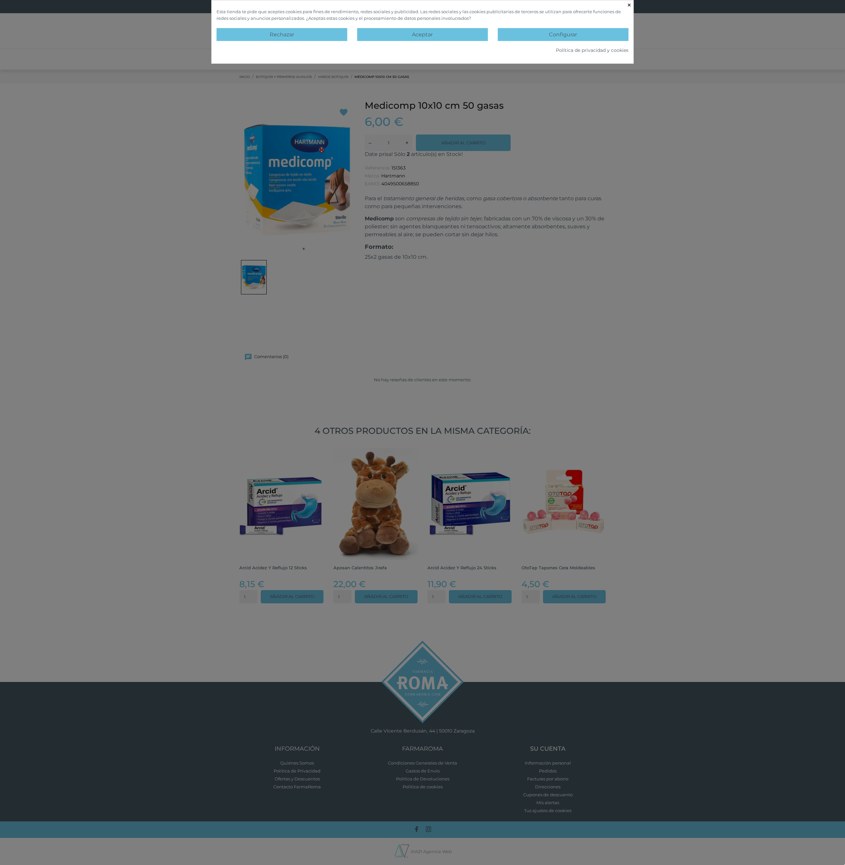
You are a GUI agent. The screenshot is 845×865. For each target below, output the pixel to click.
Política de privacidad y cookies (592, 50)
